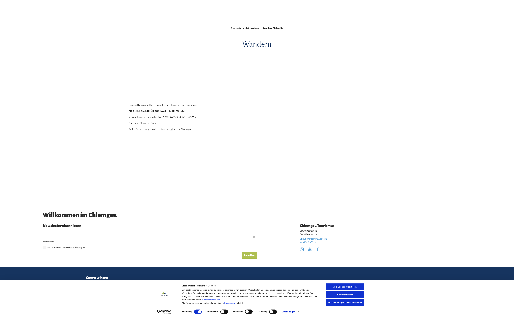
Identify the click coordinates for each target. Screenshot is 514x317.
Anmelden (249, 255)
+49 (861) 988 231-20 (310, 242)
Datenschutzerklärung (212, 300)
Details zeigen (288, 312)
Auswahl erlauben (345, 295)
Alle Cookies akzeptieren (345, 287)
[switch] (224, 312)
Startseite (236, 28)
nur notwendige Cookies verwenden (345, 302)
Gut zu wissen (252, 28)
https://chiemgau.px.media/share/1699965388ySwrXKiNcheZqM (162, 117)
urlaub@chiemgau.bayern (313, 238)
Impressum (229, 303)
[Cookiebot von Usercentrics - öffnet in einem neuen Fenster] (164, 312)
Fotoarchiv (165, 129)
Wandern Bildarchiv (273, 28)
